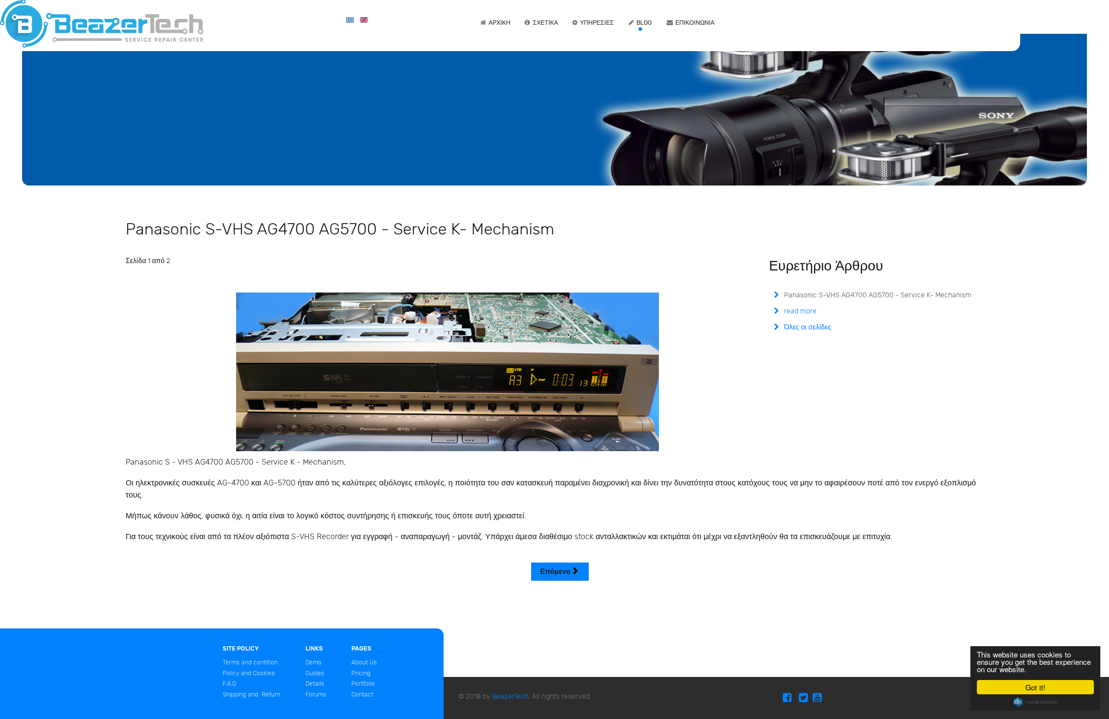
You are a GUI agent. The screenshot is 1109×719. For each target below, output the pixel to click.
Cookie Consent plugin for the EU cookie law (1035, 702)
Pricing (360, 673)
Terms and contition (250, 662)
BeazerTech (510, 697)
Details (314, 683)
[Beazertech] (102, 23)
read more (799, 311)
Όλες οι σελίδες (806, 327)
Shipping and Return (251, 694)
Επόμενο (556, 571)
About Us (364, 662)
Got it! (1035, 687)
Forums (315, 694)
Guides (314, 673)
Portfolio (363, 683)
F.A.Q (229, 683)
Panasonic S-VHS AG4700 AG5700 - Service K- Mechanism (876, 295)
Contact (362, 694)
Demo (313, 662)
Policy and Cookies (249, 673)
